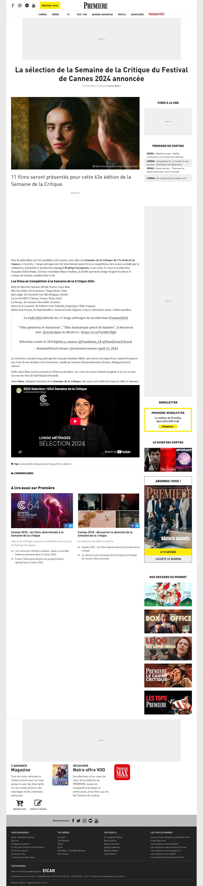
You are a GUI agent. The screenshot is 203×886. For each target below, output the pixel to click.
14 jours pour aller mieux (23, 857)
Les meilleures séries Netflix (164, 843)
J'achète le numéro (168, 559)
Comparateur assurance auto (23, 876)
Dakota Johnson (111, 843)
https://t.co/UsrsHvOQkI (98, 332)
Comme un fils (18, 853)
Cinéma (43, 14)
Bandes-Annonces (102, 14)
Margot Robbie (111, 850)
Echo (60, 847)
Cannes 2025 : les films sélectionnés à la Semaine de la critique (37, 534)
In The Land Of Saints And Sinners (27, 847)
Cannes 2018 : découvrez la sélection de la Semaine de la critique (105, 534)
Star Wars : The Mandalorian (71, 850)
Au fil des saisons (19, 850)
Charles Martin (113, 85)
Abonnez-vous (50, 5)
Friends (61, 837)
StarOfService (77, 876)
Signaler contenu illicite (37, 882)
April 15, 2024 (108, 348)
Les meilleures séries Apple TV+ (166, 850)
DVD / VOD (82, 14)
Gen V (60, 843)
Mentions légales (18, 882)
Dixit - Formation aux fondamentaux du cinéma (104, 876)
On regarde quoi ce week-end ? (167, 178)
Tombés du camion (20, 843)
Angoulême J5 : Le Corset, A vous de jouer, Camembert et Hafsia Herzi (168, 163)
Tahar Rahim (110, 853)
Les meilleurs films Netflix (163, 853)
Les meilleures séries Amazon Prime (168, 847)
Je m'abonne (168, 552)
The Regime (63, 840)
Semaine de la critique (44, 463)
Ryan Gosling (110, 840)
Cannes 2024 (26, 463)
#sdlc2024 (35, 318)
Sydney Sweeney (112, 847)
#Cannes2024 (118, 318)
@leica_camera (66, 341)
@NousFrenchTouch (117, 341)
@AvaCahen (52, 332)
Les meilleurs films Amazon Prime (167, 857)
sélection (66, 463)
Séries (55, 14)
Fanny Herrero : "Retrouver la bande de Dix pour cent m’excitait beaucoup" (165, 170)
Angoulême (137, 14)
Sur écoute (63, 853)
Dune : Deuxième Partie (22, 837)
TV (68, 14)
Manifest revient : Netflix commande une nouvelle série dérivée (165, 155)
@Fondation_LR (90, 341)
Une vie (14, 840)
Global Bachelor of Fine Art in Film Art (53, 876)
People (122, 14)
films (58, 463)
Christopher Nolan (113, 837)
